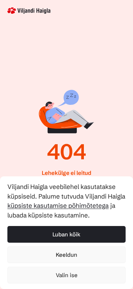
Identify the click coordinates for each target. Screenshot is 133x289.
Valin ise (67, 275)
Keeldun (66, 254)
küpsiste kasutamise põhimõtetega (58, 205)
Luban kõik (66, 234)
